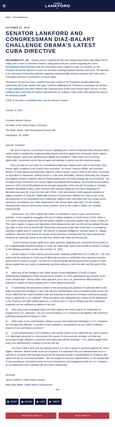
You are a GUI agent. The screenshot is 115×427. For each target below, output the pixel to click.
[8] (81, 224)
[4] (33, 195)
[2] (81, 185)
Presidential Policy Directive (21, 67)
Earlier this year (37, 85)
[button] (4, 6)
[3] (26, 192)
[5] (81, 202)
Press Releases (20, 17)
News (8, 17)
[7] (106, 221)
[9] (41, 227)
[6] (18, 209)
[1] (102, 178)
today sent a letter (15, 63)
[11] (85, 237)
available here (34, 100)
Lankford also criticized (18, 92)
